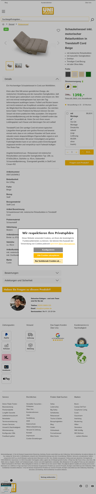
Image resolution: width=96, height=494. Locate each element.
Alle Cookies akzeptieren (48, 255)
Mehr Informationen (67, 244)
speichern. (54, 244)
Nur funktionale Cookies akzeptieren (49, 261)
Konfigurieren (48, 250)
